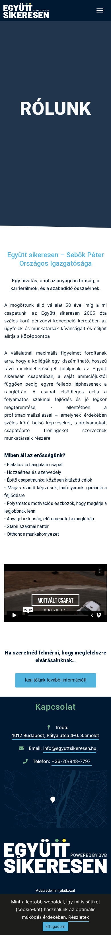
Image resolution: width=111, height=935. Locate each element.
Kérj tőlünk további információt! (56, 680)
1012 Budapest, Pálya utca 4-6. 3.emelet (55, 735)
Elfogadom (55, 926)
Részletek (78, 917)
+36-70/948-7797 (72, 761)
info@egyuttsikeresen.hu (69, 748)
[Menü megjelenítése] (100, 10)
